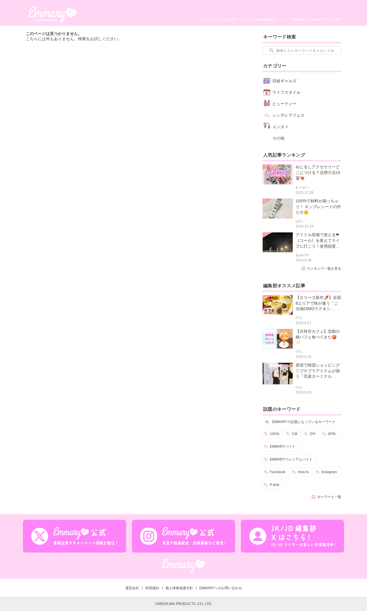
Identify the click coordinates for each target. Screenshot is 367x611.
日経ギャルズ (284, 81)
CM (294, 434)
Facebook (277, 472)
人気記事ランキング (237, 19)
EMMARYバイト (282, 446)
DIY (313, 434)
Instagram (329, 472)
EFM (331, 434)
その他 (278, 138)
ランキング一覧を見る (324, 269)
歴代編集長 (299, 19)
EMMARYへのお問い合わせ (220, 588)
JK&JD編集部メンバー (271, 19)
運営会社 (132, 588)
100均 (274, 434)
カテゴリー (210, 19)
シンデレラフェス (288, 115)
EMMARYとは (321, 19)
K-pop (274, 485)
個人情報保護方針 (179, 588)
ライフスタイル (286, 92)
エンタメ (280, 126)
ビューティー (284, 103)
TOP (338, 19)
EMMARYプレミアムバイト (291, 459)
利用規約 (152, 588)
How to (303, 472)
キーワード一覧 (329, 497)
